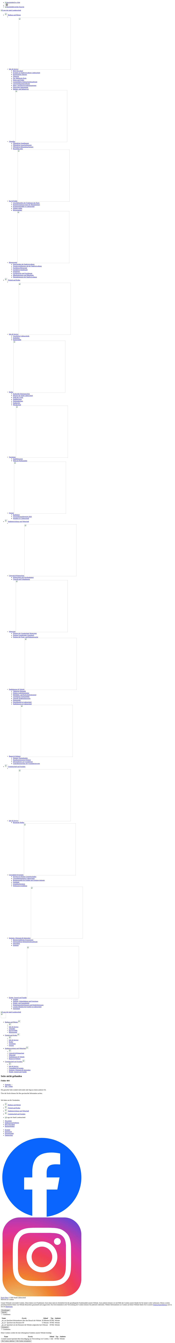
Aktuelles (12, 141)
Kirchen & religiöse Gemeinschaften (24, 876)
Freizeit (11, 513)
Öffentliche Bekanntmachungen (23, 147)
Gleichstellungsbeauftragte (21, 84)
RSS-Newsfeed (18, 71)
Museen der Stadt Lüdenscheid (23, 395)
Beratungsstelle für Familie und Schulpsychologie (29, 880)
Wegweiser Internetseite (20, 87)
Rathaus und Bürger (14, 15)
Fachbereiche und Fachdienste (22, 273)
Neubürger (16, 271)
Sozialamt (16, 882)
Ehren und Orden (18, 80)
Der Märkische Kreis (19, 78)
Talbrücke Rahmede (19, 691)
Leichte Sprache (19, 7)
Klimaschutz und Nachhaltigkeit (23, 577)
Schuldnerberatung (19, 884)
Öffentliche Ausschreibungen (22, 145)
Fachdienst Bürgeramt (20, 268)
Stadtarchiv (16, 403)
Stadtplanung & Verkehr (16, 689)
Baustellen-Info (18, 149)
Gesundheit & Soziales (16, 875)
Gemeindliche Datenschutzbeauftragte (25, 82)
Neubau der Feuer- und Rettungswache (25, 637)
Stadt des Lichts (18, 397)
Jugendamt (16, 1008)
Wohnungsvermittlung (20, 886)
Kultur (11, 392)
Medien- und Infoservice (21, 89)
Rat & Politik (13, 201)
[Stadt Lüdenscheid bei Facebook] (41, 1216)
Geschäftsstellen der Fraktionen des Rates (26, 203)
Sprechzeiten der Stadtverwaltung (23, 264)
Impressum (8, 1306)
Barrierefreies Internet (20, 74)
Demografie (17, 700)
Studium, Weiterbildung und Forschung (25, 1001)
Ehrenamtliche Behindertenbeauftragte (25, 942)
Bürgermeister (17, 210)
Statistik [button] (4, 1312)
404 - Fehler (9, 1086)
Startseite (8, 1084)
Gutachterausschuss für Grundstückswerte (26, 763)
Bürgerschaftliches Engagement (23, 940)
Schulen (15, 999)
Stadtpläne (16, 338)
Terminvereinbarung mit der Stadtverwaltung (27, 266)
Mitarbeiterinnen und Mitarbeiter (23, 275)
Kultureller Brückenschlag (21, 394)
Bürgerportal (13, 262)
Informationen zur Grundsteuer (23, 762)
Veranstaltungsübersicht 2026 (22, 516)
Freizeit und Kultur (14, 280)
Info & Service (13, 69)
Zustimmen (6, 1314)
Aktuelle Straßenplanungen (21, 698)
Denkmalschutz (18, 401)
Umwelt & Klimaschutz (16, 575)
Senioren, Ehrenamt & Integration (19, 938)
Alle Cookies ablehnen (8, 1341)
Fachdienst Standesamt (20, 270)
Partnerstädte (17, 340)
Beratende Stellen (18, 822)
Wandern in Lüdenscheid (21, 518)
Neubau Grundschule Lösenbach (23, 635)
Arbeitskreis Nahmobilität (21, 696)
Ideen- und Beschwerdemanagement (24, 85)
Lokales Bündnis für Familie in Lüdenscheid (27, 1007)
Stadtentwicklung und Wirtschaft (18, 521)
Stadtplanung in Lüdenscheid (22, 704)
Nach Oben (4, 1298)
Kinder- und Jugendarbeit (21, 1003)
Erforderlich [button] (5, 1327)
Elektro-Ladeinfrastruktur (21, 693)
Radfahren (16, 515)
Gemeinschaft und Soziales (16, 766)
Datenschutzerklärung (160, 1305)
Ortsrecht (16, 76)
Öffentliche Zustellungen (21, 143)
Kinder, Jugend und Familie (18, 998)
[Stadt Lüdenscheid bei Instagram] (41, 1296)
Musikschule (17, 405)
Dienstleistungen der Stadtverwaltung (25, 277)
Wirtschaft (12, 631)
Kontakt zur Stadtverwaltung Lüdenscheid (26, 73)
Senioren (16, 945)
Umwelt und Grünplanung (21, 579)
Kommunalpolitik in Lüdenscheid (23, 206)
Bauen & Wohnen (14, 756)
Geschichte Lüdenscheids (21, 336)
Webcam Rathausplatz (20, 461)
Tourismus (12, 457)
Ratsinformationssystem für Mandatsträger (26, 205)
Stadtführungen (18, 459)
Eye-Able (17, 2)
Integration (16, 943)
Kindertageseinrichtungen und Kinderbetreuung (28, 1005)
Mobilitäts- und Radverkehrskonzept (24, 695)
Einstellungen (6, 1310)
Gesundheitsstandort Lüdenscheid (24, 878)
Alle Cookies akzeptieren (23, 1341)
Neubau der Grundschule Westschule (25, 633)
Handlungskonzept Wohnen (22, 760)
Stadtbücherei (17, 399)
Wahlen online (17, 208)
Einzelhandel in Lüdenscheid (22, 702)
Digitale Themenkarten (20, 758)
